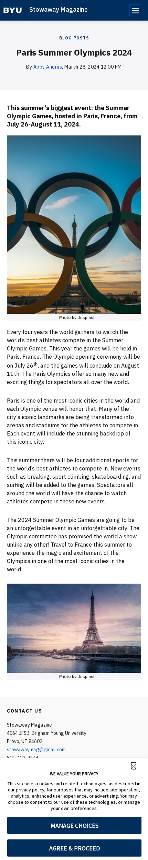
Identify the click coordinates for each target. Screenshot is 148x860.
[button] (133, 765)
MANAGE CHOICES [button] (74, 825)
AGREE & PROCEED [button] (74, 848)
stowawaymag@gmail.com (36, 749)
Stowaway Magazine (58, 9)
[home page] (12, 10)
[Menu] (135, 10)
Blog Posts (74, 37)
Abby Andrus (47, 67)
